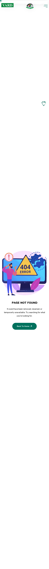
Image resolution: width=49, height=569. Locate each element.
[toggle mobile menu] (46, 6)
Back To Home (23, 326)
